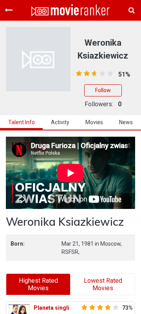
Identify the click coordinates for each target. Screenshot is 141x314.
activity (60, 122)
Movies (94, 122)
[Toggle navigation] (8, 10)
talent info (21, 122)
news (126, 122)
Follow (103, 90)
